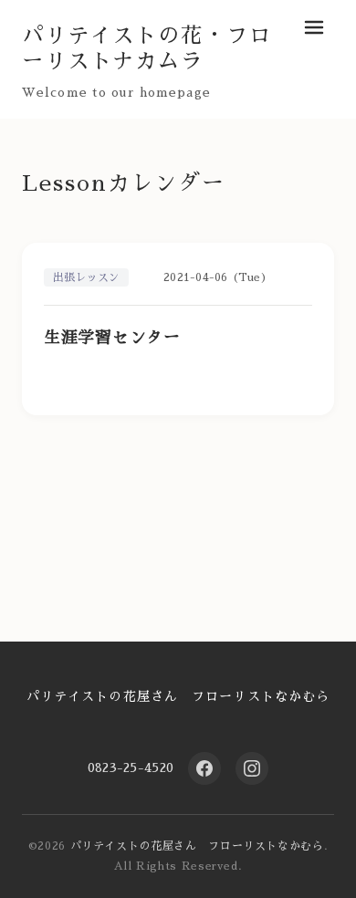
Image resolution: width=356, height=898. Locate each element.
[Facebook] (204, 768)
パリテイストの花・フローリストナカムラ (147, 48)
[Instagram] (252, 768)
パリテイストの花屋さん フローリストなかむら (178, 696)
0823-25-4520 (130, 767)
